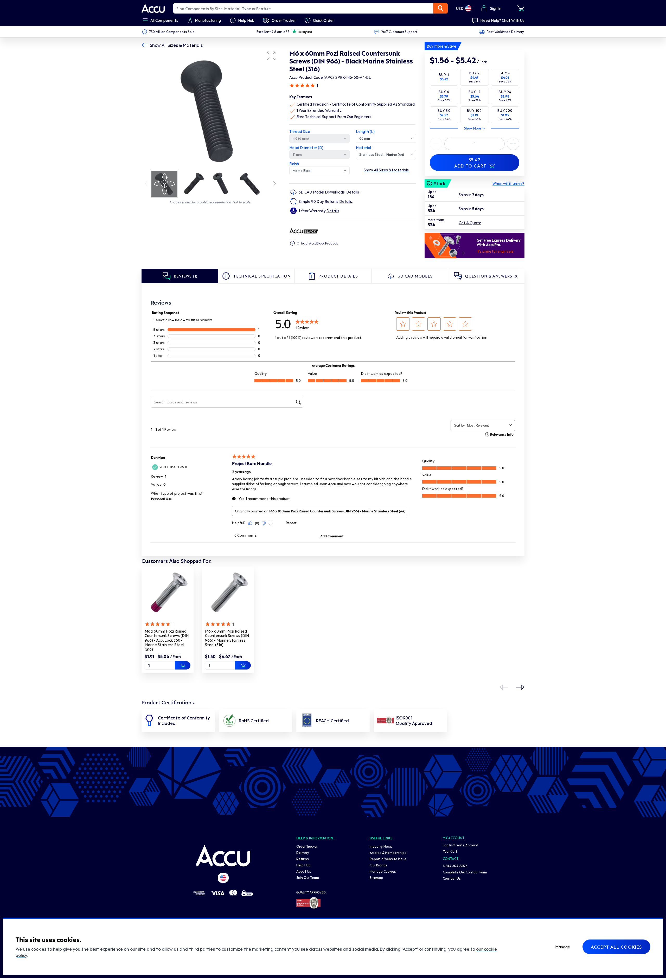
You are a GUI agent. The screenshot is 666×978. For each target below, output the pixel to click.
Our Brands (378, 865)
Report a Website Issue (388, 859)
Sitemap (376, 877)
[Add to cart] (182, 665)
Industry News (381, 846)
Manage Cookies (383, 871)
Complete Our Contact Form (465, 872)
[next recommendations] (520, 687)
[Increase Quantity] (436, 144)
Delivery (302, 852)
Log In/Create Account (460, 845)
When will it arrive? (508, 183)
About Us (303, 871)
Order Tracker (306, 846)
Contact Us (452, 878)
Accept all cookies (616, 946)
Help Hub (303, 865)
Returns (302, 859)
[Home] (223, 856)
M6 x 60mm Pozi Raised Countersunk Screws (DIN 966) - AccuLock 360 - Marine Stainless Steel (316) (167, 640)
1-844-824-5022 (455, 866)
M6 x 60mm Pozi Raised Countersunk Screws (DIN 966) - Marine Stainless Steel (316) (227, 638)
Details (353, 192)
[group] (210, 108)
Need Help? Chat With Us (502, 20)
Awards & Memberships (388, 852)
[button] (271, 56)
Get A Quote (470, 222)
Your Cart (450, 851)
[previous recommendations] (503, 687)
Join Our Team (307, 877)
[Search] (440, 8)
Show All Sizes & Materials (176, 45)
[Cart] (520, 8)
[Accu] (153, 8)
